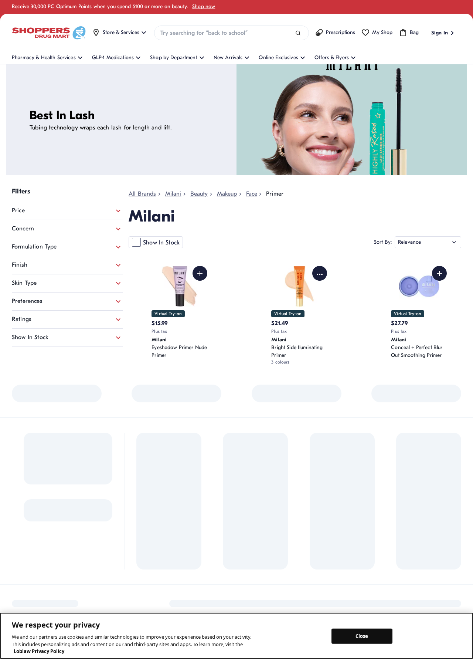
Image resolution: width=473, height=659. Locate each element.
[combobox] (231, 33)
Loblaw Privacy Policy (39, 651)
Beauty (199, 193)
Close (361, 635)
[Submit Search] (298, 33)
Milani (173, 193)
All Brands (142, 193)
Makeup (227, 193)
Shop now (203, 6)
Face (252, 193)
